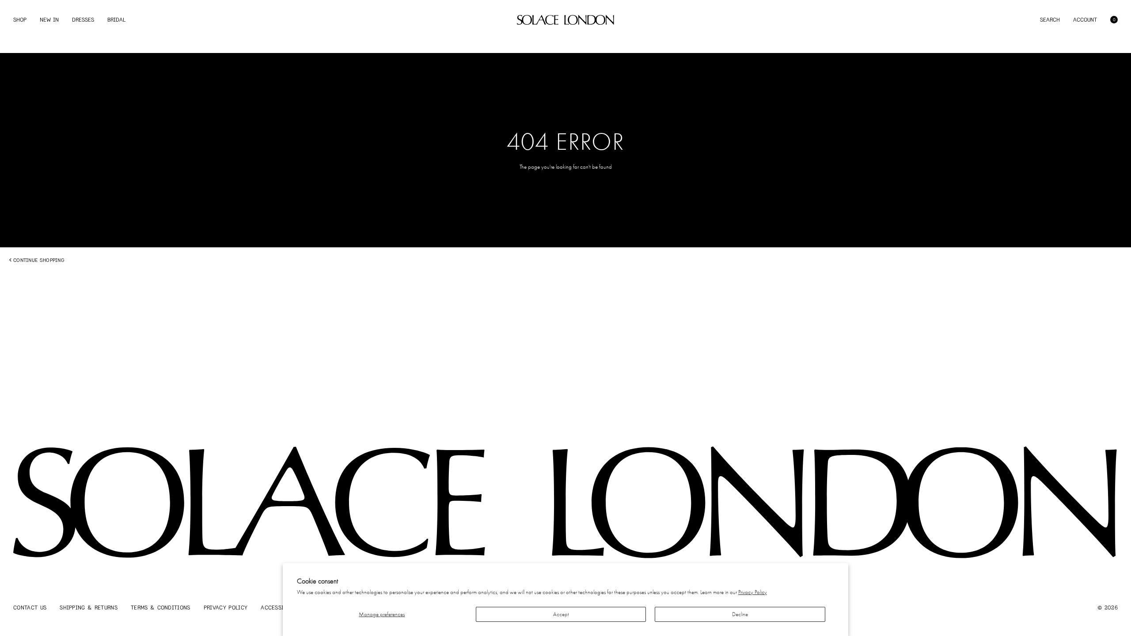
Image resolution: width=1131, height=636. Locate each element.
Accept (561, 614)
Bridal (116, 19)
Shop (20, 19)
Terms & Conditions (160, 607)
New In (49, 19)
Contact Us (29, 607)
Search (1050, 19)
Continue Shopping (38, 260)
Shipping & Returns (89, 607)
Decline (740, 614)
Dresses (83, 19)
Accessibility (281, 607)
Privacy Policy (752, 592)
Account (1085, 19)
